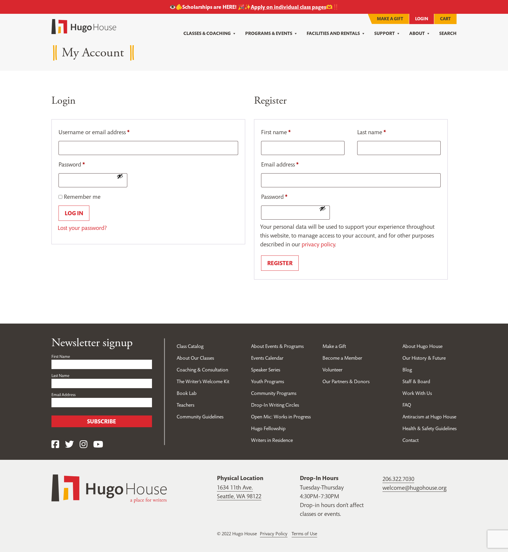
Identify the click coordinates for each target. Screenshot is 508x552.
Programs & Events (268, 33)
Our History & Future (424, 358)
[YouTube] (98, 444)
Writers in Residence (272, 440)
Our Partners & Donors (346, 381)
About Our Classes (195, 358)
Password (72, 164)
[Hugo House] (109, 488)
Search (448, 33)
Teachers (185, 405)
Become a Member (342, 358)
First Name (60, 356)
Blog (407, 369)
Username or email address (94, 132)
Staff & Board (416, 381)
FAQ (406, 405)
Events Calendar (267, 358)
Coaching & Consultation (202, 369)
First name (275, 132)
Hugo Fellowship (268, 428)
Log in (74, 213)
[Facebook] (55, 444)
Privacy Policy (274, 533)
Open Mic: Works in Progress (281, 416)
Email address (279, 164)
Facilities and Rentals (333, 33)
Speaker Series (265, 369)
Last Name (60, 375)
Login (421, 18)
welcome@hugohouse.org (414, 488)
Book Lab (187, 393)
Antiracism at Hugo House (429, 416)
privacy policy (318, 244)
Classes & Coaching (207, 33)
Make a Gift (390, 18)
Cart (445, 18)
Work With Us (417, 393)
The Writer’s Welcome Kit (203, 381)
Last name (371, 132)
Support (384, 33)
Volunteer (332, 369)
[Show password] (120, 176)
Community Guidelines (200, 416)
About (417, 33)
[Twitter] (69, 444)
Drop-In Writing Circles (275, 405)
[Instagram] (83, 444)
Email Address (63, 394)
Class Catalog (190, 346)
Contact (410, 440)
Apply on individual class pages (288, 7)
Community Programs (273, 393)
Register (280, 263)
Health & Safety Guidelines (429, 428)
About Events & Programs (277, 346)
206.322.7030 (398, 479)
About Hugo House (422, 346)
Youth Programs (267, 381)
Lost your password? (82, 228)
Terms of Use (304, 533)
